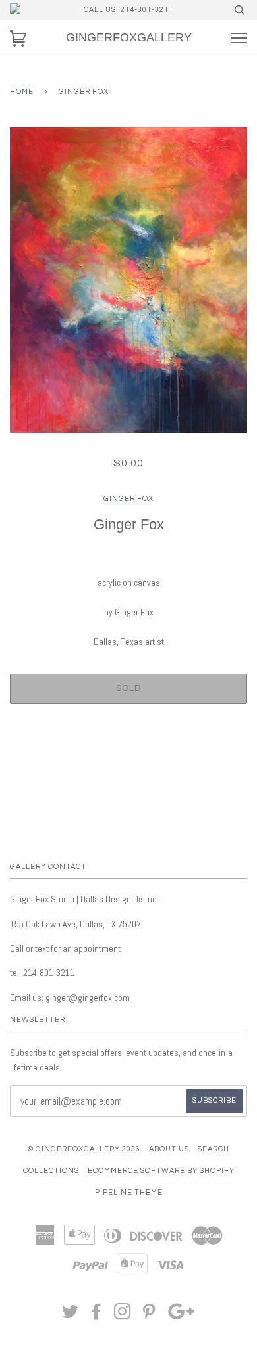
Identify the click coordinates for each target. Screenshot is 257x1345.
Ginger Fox (128, 498)
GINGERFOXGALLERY (129, 37)
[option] (128, 280)
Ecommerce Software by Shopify (161, 1170)
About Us (169, 1149)
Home (22, 91)
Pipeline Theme (129, 1192)
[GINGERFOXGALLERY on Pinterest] (149, 1315)
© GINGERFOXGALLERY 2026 (84, 1149)
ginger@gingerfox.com (87, 997)
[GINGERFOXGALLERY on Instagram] (123, 1315)
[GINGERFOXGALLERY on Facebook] (96, 1315)
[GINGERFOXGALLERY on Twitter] (70, 1315)
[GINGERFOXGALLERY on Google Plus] (181, 1315)
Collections (51, 1170)
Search (213, 1149)
